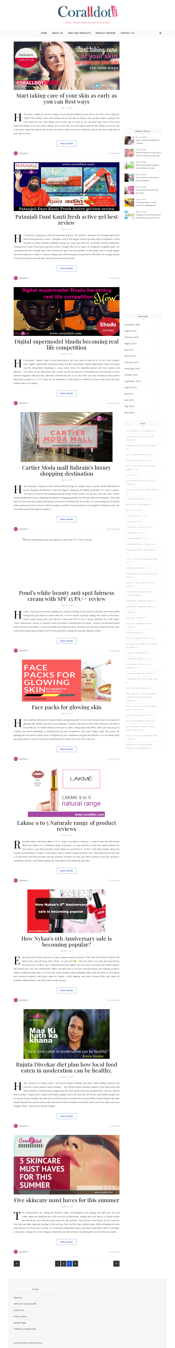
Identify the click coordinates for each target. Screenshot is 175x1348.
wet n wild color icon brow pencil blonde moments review (141, 697)
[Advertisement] (143, 82)
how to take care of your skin (140, 584)
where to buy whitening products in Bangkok (139, 746)
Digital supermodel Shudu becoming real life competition (66, 344)
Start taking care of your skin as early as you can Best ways (66, 98)
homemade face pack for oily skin (142, 575)
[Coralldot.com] (87, 11)
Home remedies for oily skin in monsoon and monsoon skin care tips (148, 154)
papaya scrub (135, 633)
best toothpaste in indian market (140, 467)
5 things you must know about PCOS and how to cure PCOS (148, 216)
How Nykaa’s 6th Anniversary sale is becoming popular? (66, 941)
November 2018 (132, 368)
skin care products (79, 33)
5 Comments (113, 1251)
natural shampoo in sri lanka (139, 625)
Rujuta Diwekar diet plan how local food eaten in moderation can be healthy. (66, 1067)
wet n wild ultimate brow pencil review (140, 728)
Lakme (131, 612)
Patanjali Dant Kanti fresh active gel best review (66, 219)
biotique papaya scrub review (142, 491)
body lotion (134, 510)
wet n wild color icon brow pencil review (141, 708)
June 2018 (129, 400)
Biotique (132, 475)
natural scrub (136, 618)
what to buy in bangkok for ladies (141, 737)
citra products (136, 516)
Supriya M (23, 153)
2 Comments (113, 880)
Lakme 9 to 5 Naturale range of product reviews (66, 825)
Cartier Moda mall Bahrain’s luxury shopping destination (66, 470)
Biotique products (138, 499)
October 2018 (131, 374)
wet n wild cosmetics (139, 715)
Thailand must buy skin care (142, 680)
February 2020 (131, 337)
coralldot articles (138, 527)
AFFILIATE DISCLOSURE (25, 1303)
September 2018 (133, 381)
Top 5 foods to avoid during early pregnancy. (147, 179)
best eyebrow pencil (139, 455)
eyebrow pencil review (140, 544)
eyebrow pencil (136, 538)
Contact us (127, 33)
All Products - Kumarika (141, 431)
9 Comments (113, 153)
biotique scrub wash (139, 504)
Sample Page (20, 1322)
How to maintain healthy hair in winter (148, 141)
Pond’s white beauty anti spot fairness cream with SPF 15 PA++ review (66, 595)
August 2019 (131, 343)
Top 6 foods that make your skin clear (147, 191)
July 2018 (129, 393)
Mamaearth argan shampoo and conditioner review (147, 166)
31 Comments (113, 759)
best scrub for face (139, 460)
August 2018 (131, 387)
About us (57, 33)
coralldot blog (136, 533)
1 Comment (114, 1126)
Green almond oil (137, 568)
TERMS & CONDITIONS (25, 1329)
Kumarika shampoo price (141, 607)
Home (44, 33)
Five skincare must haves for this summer (66, 1199)
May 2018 (129, 406)
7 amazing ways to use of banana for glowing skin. (146, 204)
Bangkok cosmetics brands (141, 447)
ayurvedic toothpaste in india (140, 438)
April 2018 (129, 412)
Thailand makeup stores (141, 673)
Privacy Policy (20, 1316)
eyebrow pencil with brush (141, 551)
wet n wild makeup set (140, 721)
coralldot (134, 522)
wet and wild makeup (139, 688)
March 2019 (130, 356)
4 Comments (113, 650)
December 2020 (132, 324)
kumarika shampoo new (140, 601)
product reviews (106, 33)
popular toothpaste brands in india (142, 645)
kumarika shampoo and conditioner (138, 593)
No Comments (113, 403)
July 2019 (129, 349)
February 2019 (131, 362)
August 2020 (131, 330)
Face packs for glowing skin (67, 707)
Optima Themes (35, 1343)
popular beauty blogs (140, 638)
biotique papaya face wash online (140, 482)
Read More (66, 143)
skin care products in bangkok (138, 666)
